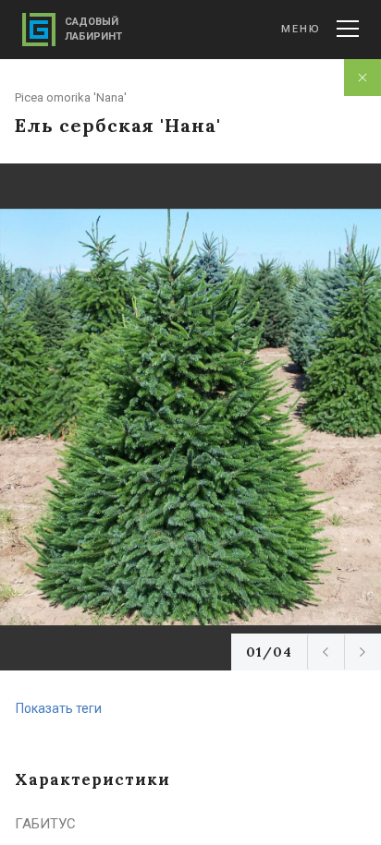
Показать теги (59, 708)
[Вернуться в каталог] (362, 77)
